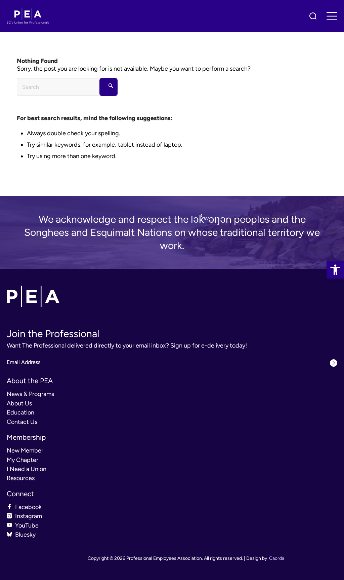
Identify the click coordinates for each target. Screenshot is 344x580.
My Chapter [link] (22, 460)
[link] (335, 270)
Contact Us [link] (22, 422)
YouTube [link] (27, 525)
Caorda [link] (276, 558)
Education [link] (20, 412)
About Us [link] (19, 403)
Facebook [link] (28, 507)
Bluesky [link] (25, 534)
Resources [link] (21, 478)
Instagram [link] (28, 516)
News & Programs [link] (30, 394)
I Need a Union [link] (26, 469)
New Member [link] (25, 450)
